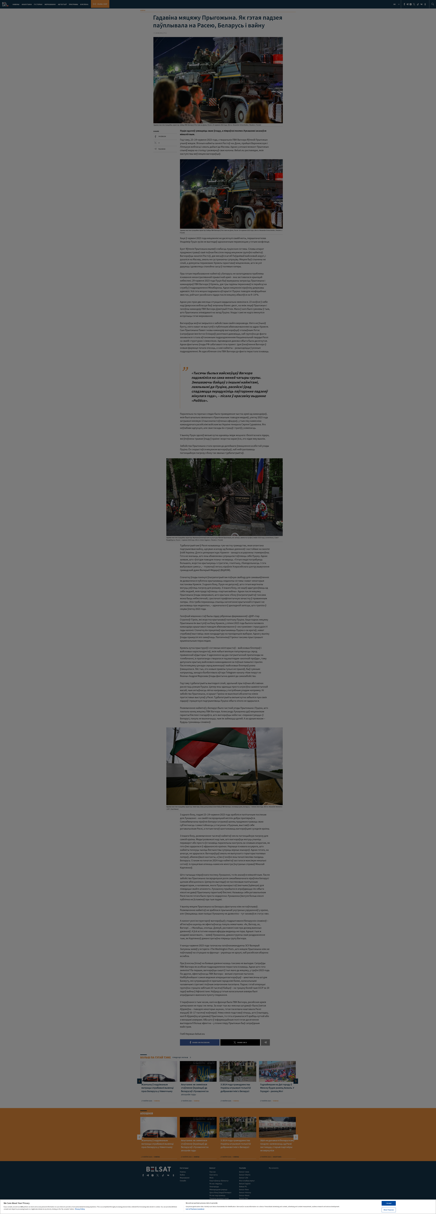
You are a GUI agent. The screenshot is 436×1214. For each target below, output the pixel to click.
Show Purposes (389, 1210)
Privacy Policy (80, 1209)
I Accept (388, 1203)
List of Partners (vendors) (195, 1209)
